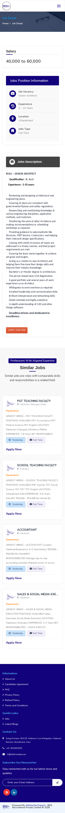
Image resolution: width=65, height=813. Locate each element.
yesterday (17, 440)
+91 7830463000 (14, 748)
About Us (10, 679)
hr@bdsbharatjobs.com (16, 754)
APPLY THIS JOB (16, 330)
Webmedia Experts (36, 805)
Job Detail (17, 23)
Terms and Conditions (16, 705)
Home (5, 23)
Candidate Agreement (16, 684)
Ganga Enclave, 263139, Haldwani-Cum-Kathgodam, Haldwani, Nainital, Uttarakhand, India (34, 740)
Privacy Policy (12, 694)
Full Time (37, 440)
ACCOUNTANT (27, 530)
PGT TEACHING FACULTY (34, 401)
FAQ (7, 689)
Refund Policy (12, 700)
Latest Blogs (11, 724)
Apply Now (14, 449)
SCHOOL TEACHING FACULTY (37, 465)
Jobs (7, 718)
